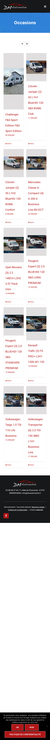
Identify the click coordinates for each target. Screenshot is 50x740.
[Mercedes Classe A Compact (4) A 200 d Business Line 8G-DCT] (36, 163)
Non (32, 727)
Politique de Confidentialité (17, 510)
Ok (17, 727)
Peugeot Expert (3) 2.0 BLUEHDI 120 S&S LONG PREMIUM (36, 272)
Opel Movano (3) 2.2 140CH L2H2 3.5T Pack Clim (13, 278)
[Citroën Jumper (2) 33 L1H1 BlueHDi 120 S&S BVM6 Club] (36, 67)
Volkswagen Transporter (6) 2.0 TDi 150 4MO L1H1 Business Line (35, 436)
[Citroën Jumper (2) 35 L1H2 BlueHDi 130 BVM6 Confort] (14, 163)
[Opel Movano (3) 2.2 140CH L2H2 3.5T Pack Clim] (14, 245)
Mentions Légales (38, 507)
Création (36, 510)
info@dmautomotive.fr (31, 493)
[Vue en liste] (27, 44)
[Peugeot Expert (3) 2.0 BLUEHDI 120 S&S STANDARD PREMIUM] (14, 321)
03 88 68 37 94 (12, 490)
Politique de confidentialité (25, 734)
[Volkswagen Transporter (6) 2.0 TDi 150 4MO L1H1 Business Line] (36, 400)
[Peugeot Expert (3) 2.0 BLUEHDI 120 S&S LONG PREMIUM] (36, 242)
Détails (9, 143)
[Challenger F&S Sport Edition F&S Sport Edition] (14, 81)
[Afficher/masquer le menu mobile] (45, 6)
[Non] (47, 726)
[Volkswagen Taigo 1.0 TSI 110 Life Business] (14, 400)
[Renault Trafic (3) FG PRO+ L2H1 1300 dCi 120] (36, 323)
